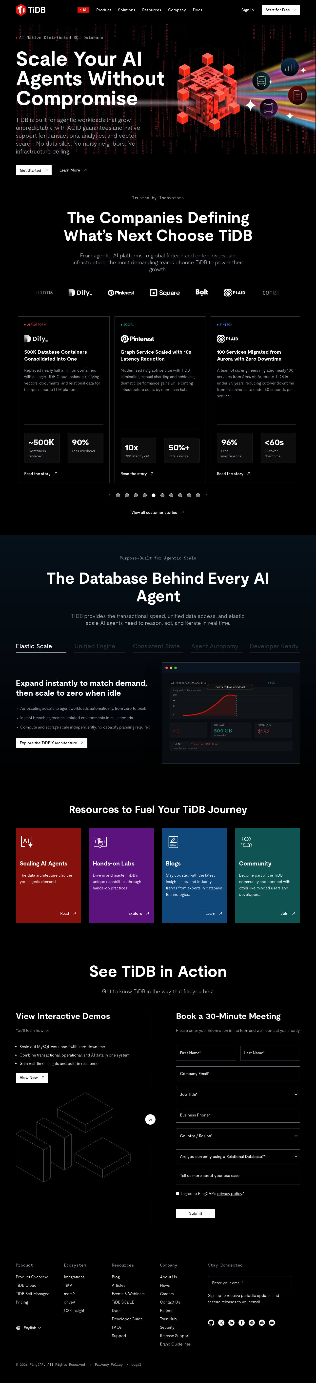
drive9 (69, 1302)
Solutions (126, 10)
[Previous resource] (109, 495)
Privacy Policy (109, 1364)
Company (177, 10)
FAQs (117, 1327)
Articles (118, 1285)
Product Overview (32, 1277)
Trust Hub (168, 1319)
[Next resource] (206, 495)
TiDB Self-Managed (33, 1293)
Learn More (69, 170)
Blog (116, 1277)
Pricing (22, 1302)
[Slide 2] (127, 495)
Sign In (247, 10)
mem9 (69, 1293)
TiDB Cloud (26, 1285)
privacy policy (229, 1193)
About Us (168, 1277)
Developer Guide (127, 1319)
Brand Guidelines (175, 1344)
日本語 (25, 1339)
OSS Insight (74, 1310)
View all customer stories (154, 512)
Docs (197, 10)
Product (103, 10)
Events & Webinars (128, 1293)
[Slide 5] (154, 495)
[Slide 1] (118, 495)
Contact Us (170, 1302)
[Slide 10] (198, 495)
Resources (151, 10)
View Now (29, 1077)
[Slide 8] (180, 495)
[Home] (30, 10)
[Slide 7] (171, 495)
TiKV (68, 1285)
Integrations (74, 1277)
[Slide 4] (145, 495)
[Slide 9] (189, 495)
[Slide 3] (136, 495)
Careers (167, 1293)
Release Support (174, 1335)
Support (119, 1335)
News (165, 1285)
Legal (136, 1364)
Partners (167, 1310)
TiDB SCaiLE (123, 1302)
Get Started (30, 170)
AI (84, 10)
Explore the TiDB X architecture (48, 743)
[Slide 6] (162, 495)
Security (167, 1327)
